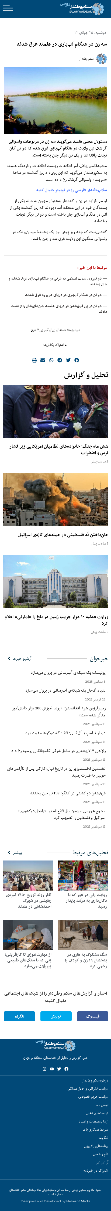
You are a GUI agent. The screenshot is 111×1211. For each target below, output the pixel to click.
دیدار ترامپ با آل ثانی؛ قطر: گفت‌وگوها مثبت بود (65, 732)
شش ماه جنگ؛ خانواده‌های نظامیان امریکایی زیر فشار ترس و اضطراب (58, 449)
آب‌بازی (44, 330)
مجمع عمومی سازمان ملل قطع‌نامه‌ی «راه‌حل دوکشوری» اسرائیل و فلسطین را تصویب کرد (62, 814)
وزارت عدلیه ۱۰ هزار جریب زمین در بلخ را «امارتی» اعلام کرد (56, 620)
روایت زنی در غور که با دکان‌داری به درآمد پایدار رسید (86, 900)
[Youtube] (52, 1069)
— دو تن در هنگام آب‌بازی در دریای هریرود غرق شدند (66, 294)
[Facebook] (66, 1069)
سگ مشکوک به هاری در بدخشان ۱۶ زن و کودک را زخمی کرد (86, 960)
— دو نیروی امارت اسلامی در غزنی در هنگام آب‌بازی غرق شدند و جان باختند (58, 281)
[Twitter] (59, 1069)
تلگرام (19, 1016)
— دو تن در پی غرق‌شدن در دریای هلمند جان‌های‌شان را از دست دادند (59, 308)
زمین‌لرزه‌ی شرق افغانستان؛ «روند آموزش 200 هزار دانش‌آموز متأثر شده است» (59, 711)
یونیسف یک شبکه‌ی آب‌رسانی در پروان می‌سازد (68, 672)
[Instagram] (44, 1069)
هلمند (62, 330)
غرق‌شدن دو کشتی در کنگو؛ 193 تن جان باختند (68, 793)
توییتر (56, 1016)
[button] (76, 360)
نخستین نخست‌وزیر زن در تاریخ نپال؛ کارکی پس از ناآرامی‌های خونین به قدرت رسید (56, 772)
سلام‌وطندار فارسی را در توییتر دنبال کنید (71, 190)
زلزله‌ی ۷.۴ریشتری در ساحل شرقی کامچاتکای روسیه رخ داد (58, 750)
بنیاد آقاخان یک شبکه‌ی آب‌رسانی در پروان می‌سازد (65, 690)
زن (54, 330)
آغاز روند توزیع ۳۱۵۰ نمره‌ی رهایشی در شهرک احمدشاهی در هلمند (28, 900)
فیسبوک (92, 1016)
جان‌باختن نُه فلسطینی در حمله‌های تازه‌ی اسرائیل (63, 534)
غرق (33, 330)
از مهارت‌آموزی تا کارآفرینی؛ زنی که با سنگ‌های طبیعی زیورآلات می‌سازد (28, 960)
